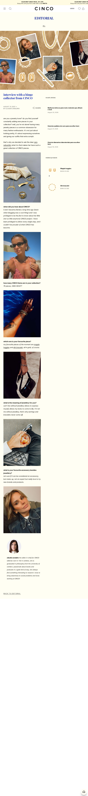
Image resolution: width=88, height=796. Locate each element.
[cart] (83, 8)
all (44, 26)
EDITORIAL (44, 18)
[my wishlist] (79, 8)
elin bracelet (18, 347)
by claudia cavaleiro (11, 108)
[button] (10, 8)
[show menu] (4, 8)
